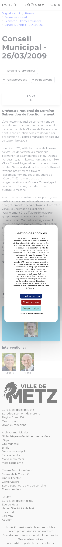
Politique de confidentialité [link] (31, 313)
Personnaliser (31, 308)
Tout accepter (31, 296)
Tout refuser (31, 302)
